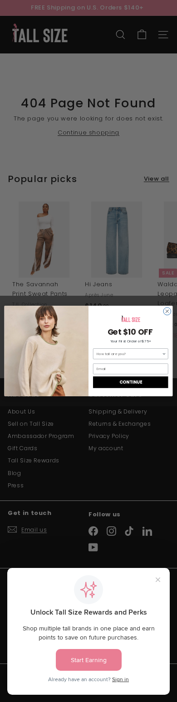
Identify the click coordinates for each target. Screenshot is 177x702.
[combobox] (129, 354)
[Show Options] (164, 354)
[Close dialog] (167, 311)
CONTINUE (130, 382)
